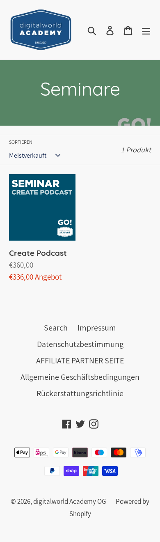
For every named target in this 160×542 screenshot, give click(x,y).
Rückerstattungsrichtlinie (80, 393)
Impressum (97, 327)
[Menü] (146, 30)
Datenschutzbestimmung (80, 344)
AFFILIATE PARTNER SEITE (80, 360)
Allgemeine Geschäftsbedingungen (80, 377)
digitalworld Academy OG (69, 501)
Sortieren (20, 142)
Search (56, 327)
